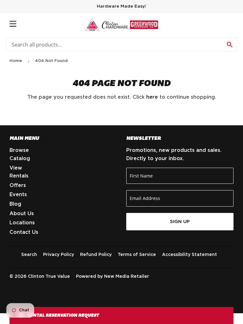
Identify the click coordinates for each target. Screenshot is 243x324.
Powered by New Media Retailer (112, 276)
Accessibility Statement (189, 254)
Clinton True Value (49, 276)
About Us (21, 213)
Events (18, 194)
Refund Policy (96, 254)
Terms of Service (137, 254)
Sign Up (180, 221)
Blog (15, 204)
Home (15, 61)
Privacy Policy (58, 254)
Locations (22, 222)
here (152, 97)
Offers (17, 185)
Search (29, 254)
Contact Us (23, 232)
